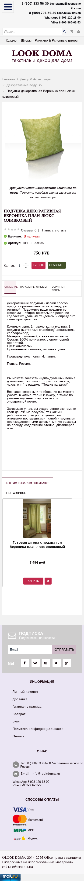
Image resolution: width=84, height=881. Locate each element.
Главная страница (27, 706)
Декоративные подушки (24, 85)
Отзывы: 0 (28, 230)
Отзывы (41, 287)
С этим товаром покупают (27, 483)
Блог (16, 721)
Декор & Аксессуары (35, 79)
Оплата (18, 736)
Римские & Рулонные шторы (56, 40)
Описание (10, 287)
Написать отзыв (54, 230)
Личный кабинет (25, 691)
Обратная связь (57, 288)
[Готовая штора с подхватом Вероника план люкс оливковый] (37, 557)
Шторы (26, 40)
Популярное (16, 493)
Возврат (19, 714)
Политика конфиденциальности (38, 729)
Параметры (26, 287)
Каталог (12, 40)
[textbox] (32, 31)
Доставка (20, 699)
